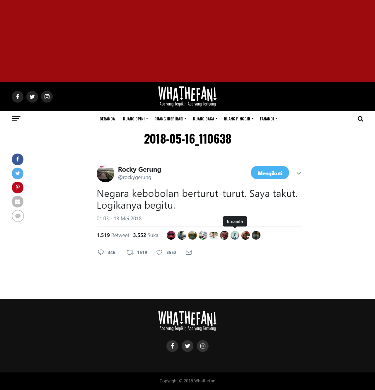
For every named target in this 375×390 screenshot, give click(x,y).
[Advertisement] (187, 41)
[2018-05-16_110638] (199, 260)
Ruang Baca (203, 118)
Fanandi (267, 118)
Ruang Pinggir (237, 118)
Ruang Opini (134, 118)
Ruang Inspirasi (168, 118)
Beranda (107, 118)
